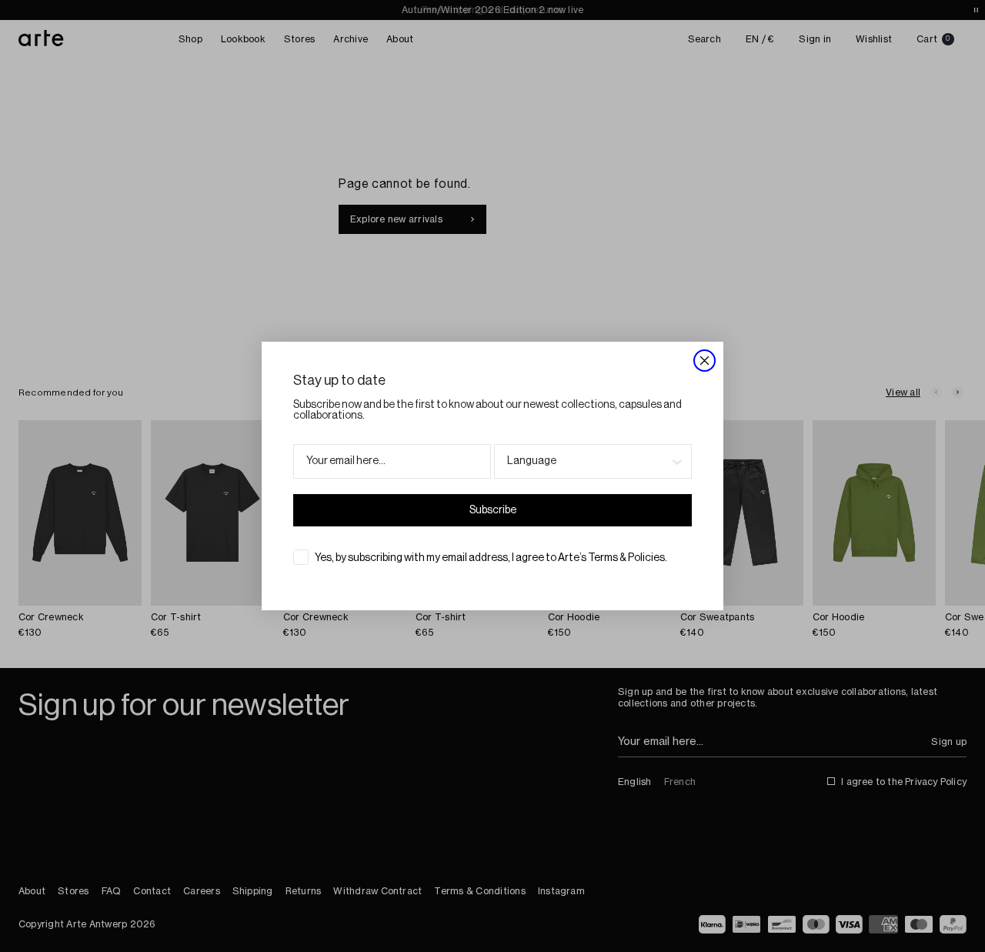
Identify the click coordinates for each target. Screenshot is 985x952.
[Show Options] (677, 461)
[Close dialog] (704, 360)
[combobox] (588, 461)
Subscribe (492, 510)
